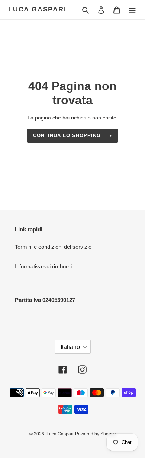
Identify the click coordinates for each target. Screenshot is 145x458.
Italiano (70, 347)
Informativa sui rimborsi (43, 266)
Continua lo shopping (67, 135)
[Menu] (132, 10)
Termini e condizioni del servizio (53, 247)
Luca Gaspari (37, 9)
